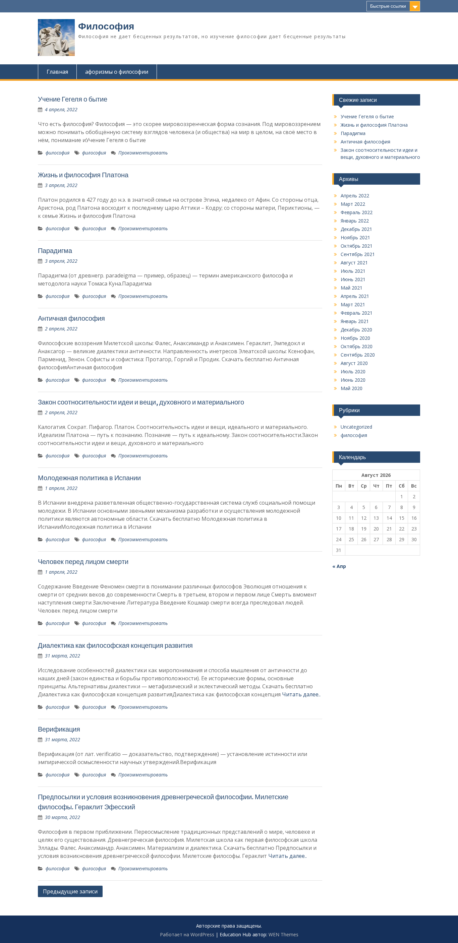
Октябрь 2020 (357, 346)
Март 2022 (353, 204)
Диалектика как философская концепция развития (115, 645)
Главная (57, 71)
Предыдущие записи (70, 891)
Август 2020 (354, 363)
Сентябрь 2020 (358, 355)
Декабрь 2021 (356, 229)
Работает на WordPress (187, 934)
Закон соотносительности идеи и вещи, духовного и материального (141, 402)
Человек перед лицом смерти (83, 561)
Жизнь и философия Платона (83, 175)
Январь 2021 (355, 321)
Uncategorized (356, 427)
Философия (106, 26)
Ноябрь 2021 (355, 237)
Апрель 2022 (355, 195)
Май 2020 (351, 388)
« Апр (339, 566)
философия (57, 152)
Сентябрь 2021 (358, 254)
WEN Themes (283, 934)
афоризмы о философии (116, 71)
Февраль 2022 (357, 212)
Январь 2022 (355, 220)
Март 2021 (353, 304)
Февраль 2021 (357, 313)
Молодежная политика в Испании (89, 478)
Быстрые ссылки (388, 6)
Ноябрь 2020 (355, 338)
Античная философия (71, 318)
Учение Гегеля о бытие (72, 99)
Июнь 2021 (353, 279)
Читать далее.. (301, 694)
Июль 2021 (353, 271)
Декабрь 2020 (356, 329)
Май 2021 (351, 288)
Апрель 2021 (355, 296)
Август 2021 (354, 262)
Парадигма (55, 250)
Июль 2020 (353, 371)
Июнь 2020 (353, 380)
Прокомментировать (143, 152)
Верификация (59, 729)
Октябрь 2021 (357, 246)
